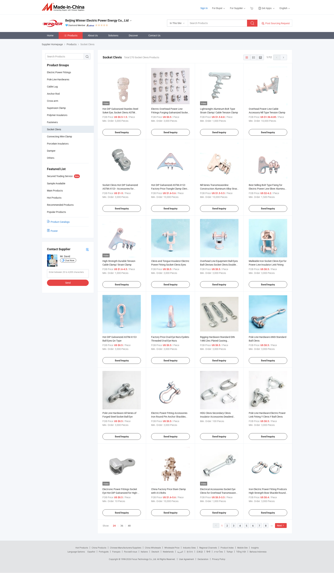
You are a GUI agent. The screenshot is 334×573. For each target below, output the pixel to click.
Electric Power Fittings (59, 72)
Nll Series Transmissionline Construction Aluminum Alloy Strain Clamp (219, 188)
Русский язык (130, 551)
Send (68, 282)
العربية (180, 551)
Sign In (204, 8)
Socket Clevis (54, 129)
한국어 (190, 551)
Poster (54, 231)
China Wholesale (153, 547)
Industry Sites (189, 547)
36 (121, 525)
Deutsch (155, 551)
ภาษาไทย (218, 551)
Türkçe (229, 551)
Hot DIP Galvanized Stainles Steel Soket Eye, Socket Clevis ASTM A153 (120, 112)
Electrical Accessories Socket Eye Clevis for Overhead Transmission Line (218, 492)
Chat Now (69, 260)
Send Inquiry (122, 132)
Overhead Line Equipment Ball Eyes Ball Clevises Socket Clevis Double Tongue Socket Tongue (219, 264)
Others (50, 157)
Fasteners (52, 122)
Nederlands (168, 551)
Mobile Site (242, 547)
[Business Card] (87, 249)
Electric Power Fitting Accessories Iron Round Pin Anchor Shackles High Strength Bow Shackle (169, 416)
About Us (93, 35)
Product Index (227, 547)
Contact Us (154, 35)
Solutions (113, 35)
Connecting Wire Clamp (59, 136)
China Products (99, 547)
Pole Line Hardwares (58, 79)
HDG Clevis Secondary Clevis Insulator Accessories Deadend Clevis (216, 416)
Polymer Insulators (57, 115)
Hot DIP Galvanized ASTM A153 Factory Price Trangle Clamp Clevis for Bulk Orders (169, 188)
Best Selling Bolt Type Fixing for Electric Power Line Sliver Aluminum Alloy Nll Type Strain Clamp (268, 188)
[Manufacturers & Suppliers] (64, 7)
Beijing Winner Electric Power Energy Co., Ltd (97, 20)
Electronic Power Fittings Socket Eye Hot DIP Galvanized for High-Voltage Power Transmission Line (120, 492)
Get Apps (266, 8)
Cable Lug (52, 86)
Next (279, 525)
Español (91, 551)
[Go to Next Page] (283, 57)
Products (72, 35)
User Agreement (186, 559)
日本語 (200, 551)
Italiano (144, 551)
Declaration (203, 559)
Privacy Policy (218, 559)
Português (104, 551)
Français (116, 551)
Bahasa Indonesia (258, 551)
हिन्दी (208, 551)
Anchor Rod (53, 93)
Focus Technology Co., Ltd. (144, 559)
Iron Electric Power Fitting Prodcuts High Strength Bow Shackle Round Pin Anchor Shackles (268, 492)
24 (114, 525)
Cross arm (52, 100)
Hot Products (81, 547)
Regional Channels (208, 547)
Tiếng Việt (241, 551)
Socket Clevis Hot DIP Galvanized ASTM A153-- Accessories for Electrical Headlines (120, 188)
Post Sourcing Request (277, 23)
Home (50, 35)
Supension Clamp (56, 108)
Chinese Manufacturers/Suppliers (125, 547)
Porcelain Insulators (58, 143)
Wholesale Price (171, 547)
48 (129, 525)
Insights (255, 547)
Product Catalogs (60, 221)
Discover (133, 35)
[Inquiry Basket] (252, 8)
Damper (51, 150)
